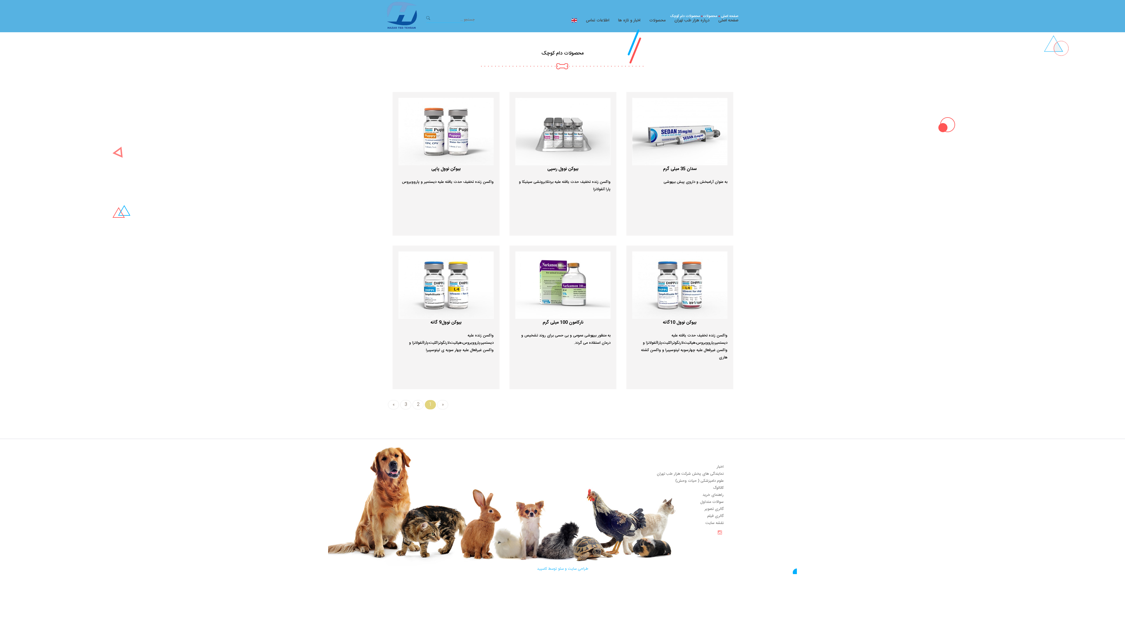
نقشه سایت (714, 523)
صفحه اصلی (728, 20)
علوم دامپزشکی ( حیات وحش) (699, 481)
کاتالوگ (718, 488)
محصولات (657, 20)
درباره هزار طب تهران (692, 20)
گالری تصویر (714, 509)
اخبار (720, 467)
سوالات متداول (712, 502)
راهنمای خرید (713, 495)
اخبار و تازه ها (629, 20)
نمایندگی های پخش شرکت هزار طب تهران (690, 474)
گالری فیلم (715, 516)
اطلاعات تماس (597, 20)
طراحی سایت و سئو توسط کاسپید (562, 569)
